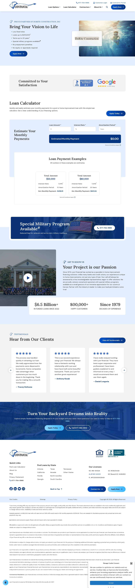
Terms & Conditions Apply (112, 145)
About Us (97, 7)
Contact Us (95, 489)
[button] (131, 563)
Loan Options (53, 7)
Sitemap (42, 499)
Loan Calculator (69, 7)
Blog (11, 474)
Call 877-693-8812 (79, 428)
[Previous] (11, 370)
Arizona (40, 469)
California (41, 472)
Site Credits (13, 499)
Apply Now (117, 7)
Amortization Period (107, 125)
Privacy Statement (16, 477)
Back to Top (55, 489)
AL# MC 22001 (95, 474)
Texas (52, 469)
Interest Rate (80, 125)
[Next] (124, 370)
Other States (68, 472)
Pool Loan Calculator (17, 467)
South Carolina (56, 479)
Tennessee (67, 469)
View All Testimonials (111, 340)
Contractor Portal (119, 3)
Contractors (84, 7)
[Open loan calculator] (5, 582)
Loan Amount (55, 125)
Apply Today (114, 113)
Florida (39, 476)
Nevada (53, 472)
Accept (111, 583)
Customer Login (101, 3)
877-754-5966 (83, 3)
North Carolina (56, 476)
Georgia (40, 479)
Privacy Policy (72, 499)
